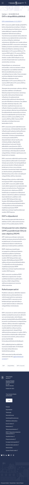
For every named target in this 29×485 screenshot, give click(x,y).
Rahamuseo (9, 426)
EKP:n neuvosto (21, 365)
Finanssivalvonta (10, 439)
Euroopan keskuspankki (12, 442)
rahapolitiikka (10, 365)
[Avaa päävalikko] (4, 3)
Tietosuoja (8, 412)
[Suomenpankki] (16, 3)
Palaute (8, 406)
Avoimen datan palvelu (11, 445)
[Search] (25, 3)
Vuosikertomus (9, 436)
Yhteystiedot (9, 376)
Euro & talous (9, 423)
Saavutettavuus (10, 415)
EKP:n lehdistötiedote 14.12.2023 (11, 21)
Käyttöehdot (9, 409)
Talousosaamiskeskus (11, 429)
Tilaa (9, 400)
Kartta (7, 378)
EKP (4, 365)
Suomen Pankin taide (11, 450)
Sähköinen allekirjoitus (11, 421)
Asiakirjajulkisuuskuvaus (12, 418)
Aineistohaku (9, 447)
